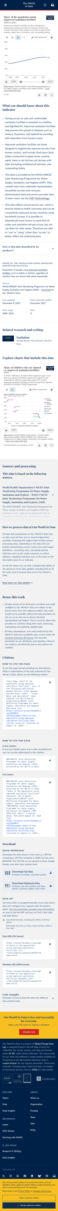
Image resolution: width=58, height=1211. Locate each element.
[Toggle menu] (5, 5)
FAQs (34, 1070)
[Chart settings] (51, 37)
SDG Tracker (8, 1131)
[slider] (20, 82)
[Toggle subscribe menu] (52, 5)
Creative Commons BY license (19, 638)
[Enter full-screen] (51, 94)
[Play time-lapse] (6, 81)
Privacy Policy (24, 1191)
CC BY (6, 95)
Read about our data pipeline (16, 583)
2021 (50, 82)
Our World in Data (29, 5)
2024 (50, 430)
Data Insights (8, 1111)
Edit (40, 37)
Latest (5, 1125)
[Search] (45, 5)
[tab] (7, 37)
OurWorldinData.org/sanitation (15, 445)
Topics (5, 1098)
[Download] (39, 94)
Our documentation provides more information (31, 909)
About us (34, 1098)
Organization (36, 1104)
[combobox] (45, 5)
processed (46, 290)
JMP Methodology (39, 198)
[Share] (45, 94)
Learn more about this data (16, 441)
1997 (13, 430)
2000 (13, 82)
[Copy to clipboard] (47, 682)
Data (4, 1104)
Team (32, 1117)
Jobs (32, 1124)
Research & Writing (11, 1151)
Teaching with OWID (12, 1137)
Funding (34, 1111)
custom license (9, 1063)
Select (39, 390)
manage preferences (42, 1191)
